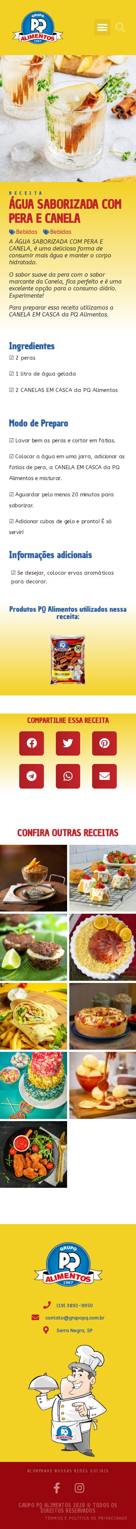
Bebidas (26, 231)
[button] (102, 27)
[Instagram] (79, 1488)
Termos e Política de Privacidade (86, 1518)
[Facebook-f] (57, 1488)
